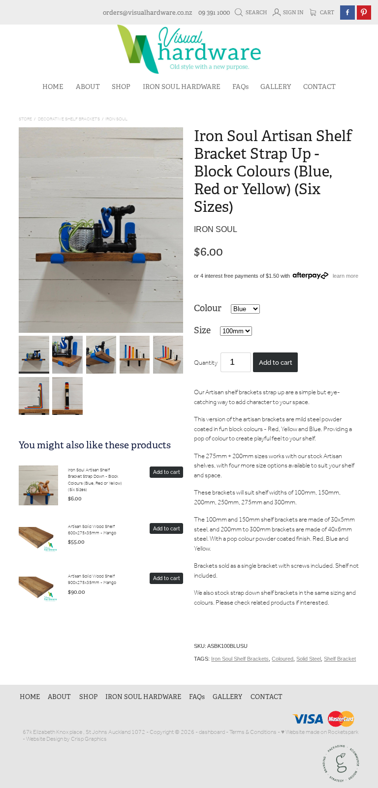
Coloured (282, 659)
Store (25, 119)
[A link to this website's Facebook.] (347, 12)
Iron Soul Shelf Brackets (240, 659)
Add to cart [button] (275, 361)
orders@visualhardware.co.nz (147, 12)
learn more (345, 276)
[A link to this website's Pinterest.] (364, 12)
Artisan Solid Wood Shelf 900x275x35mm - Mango (92, 579)
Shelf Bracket (340, 659)
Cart (326, 12)
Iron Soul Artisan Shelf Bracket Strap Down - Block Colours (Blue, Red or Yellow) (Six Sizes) (95, 480)
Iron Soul (116, 119)
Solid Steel (308, 659)
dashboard (212, 732)
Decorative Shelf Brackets (69, 119)
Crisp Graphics (89, 739)
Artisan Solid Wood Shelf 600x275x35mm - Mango (92, 530)
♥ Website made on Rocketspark (319, 732)
